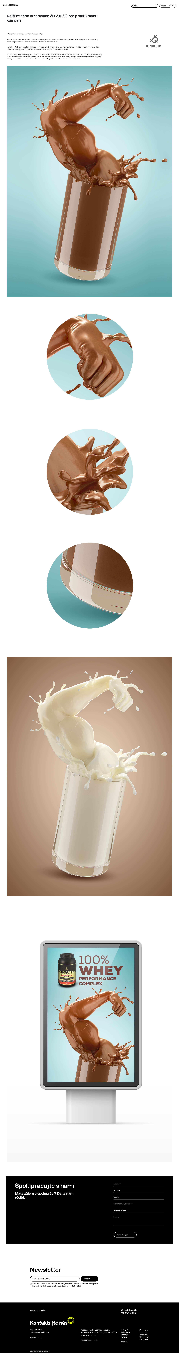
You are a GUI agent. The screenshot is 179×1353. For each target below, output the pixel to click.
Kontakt (33, 1338)
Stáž (122, 1339)
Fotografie (142, 1339)
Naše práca (125, 1330)
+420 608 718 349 (37, 1330)
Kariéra (124, 1337)
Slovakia (35, 34)
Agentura (124, 1335)
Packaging (142, 1330)
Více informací (86, 1340)
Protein (28, 34)
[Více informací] (99, 1335)
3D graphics (11, 34)
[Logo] (10, 5)
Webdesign (142, 1337)
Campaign (20, 34)
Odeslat (87, 1279)
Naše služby (126, 1332)
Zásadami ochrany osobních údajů (68, 1286)
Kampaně (142, 1335)
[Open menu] (174, 6)
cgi (41, 34)
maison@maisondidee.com (40, 1332)
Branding (142, 1332)
